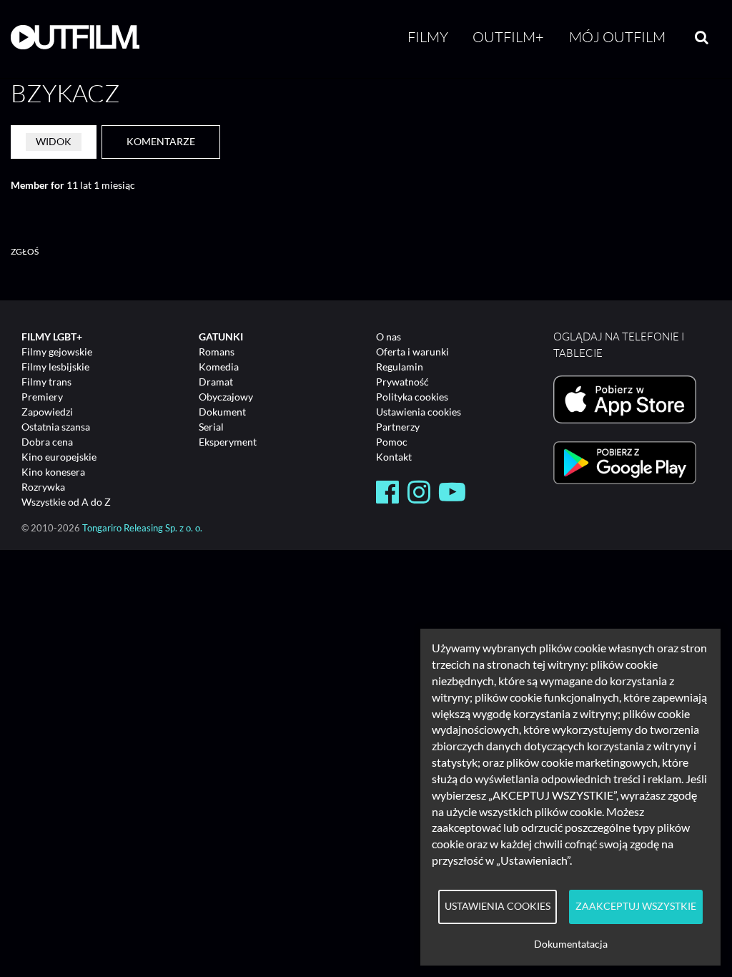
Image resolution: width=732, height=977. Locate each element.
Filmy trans (46, 381)
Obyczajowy (226, 397)
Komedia (219, 366)
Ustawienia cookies (418, 412)
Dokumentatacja (571, 944)
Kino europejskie (59, 457)
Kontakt (394, 457)
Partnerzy (398, 427)
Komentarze (161, 141)
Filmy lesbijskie (55, 366)
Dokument (222, 412)
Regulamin (399, 366)
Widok (53, 141)
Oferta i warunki (412, 351)
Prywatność (402, 381)
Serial (211, 427)
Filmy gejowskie (56, 351)
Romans (216, 351)
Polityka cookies (412, 397)
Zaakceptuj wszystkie (635, 906)
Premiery (42, 397)
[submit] (701, 37)
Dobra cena (47, 442)
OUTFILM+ (508, 37)
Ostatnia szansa (55, 427)
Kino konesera (53, 472)
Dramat (216, 381)
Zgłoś (25, 251)
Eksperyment (228, 442)
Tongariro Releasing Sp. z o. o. (142, 528)
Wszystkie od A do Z (66, 502)
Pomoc (391, 442)
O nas (388, 336)
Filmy (427, 37)
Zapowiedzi (47, 412)
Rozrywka (43, 487)
